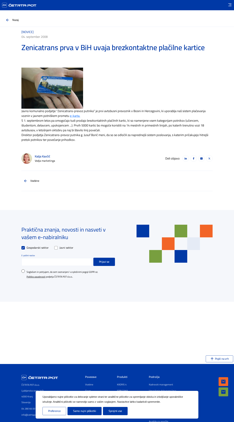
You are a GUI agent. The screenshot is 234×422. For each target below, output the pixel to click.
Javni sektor (66, 248)
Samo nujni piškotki (84, 411)
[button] (223, 381)
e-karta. (75, 115)
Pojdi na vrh (222, 359)
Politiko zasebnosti (36, 277)
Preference (54, 411)
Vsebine (34, 181)
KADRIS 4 (122, 384)
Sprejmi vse (115, 411)
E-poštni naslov (28, 255)
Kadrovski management (161, 384)
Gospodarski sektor (38, 248)
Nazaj (15, 20)
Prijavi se (104, 262)
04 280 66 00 (28, 409)
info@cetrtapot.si (30, 415)
